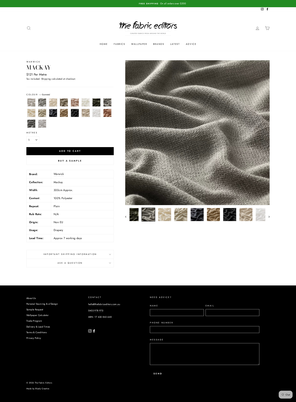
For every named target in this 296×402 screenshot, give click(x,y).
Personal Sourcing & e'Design (42, 304)
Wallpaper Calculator (37, 315)
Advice (191, 44)
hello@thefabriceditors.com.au (104, 304)
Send (157, 373)
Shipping (46, 79)
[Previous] (127, 217)
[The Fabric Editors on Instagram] (90, 330)
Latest (175, 44)
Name (154, 305)
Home (104, 44)
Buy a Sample (70, 160)
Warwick (33, 61)
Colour (38, 94)
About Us (31, 298)
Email (210, 305)
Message (157, 339)
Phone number (161, 322)
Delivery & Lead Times (38, 326)
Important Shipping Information (70, 254)
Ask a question (70, 263)
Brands (158, 44)
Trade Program (34, 321)
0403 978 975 (95, 310)
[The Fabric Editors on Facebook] (94, 330)
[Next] (267, 217)
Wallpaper (139, 44)
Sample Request (34, 309)
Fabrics (119, 44)
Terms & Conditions (36, 332)
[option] (148, 3)
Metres (32, 132)
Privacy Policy (33, 338)
